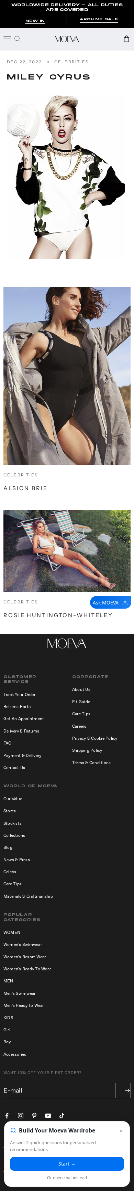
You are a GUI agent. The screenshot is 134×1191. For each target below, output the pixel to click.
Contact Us (14, 767)
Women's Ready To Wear (27, 969)
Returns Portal (17, 706)
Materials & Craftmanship (28, 896)
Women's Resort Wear (24, 957)
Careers (79, 726)
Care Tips (81, 714)
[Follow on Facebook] (6, 1115)
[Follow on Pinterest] (34, 1115)
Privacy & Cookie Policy (95, 738)
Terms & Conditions (91, 762)
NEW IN (35, 21)
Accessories (14, 1054)
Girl (6, 1029)
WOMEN (11, 932)
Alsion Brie (25, 488)
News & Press (16, 859)
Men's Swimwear (19, 993)
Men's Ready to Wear (23, 1005)
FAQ (7, 743)
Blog (7, 847)
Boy (7, 1042)
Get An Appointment (23, 718)
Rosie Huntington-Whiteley (58, 615)
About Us (81, 689)
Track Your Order (19, 694)
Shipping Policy (87, 750)
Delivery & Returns (21, 731)
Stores (9, 811)
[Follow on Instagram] (20, 1115)
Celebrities (71, 61)
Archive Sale (99, 19)
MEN (8, 981)
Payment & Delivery (22, 755)
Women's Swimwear (22, 944)
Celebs (9, 871)
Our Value (12, 799)
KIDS (8, 1017)
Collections (14, 835)
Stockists (12, 823)
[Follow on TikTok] (61, 1115)
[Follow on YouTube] (48, 1115)
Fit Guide (81, 701)
